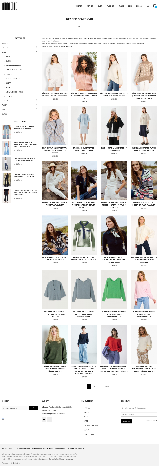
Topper (76, 43)
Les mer (45, 459)
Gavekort (87, 430)
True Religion (55, 41)
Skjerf (123, 43)
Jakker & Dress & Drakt (108, 43)
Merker (51, 46)
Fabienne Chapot (107, 38)
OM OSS (87, 416)
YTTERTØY (9, 96)
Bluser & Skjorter (68, 43)
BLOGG (139, 6)
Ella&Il (85, 38)
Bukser (48, 43)
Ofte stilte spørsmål (75, 448)
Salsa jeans (153, 38)
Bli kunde (87, 412)
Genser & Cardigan (56, 43)
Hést (120, 38)
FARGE (121, 6)
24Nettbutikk (15, 463)
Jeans (43, 43)
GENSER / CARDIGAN (13, 65)
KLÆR (100, 6)
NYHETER (78, 6)
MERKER (90, 6)
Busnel (75, 38)
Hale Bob (115, 38)
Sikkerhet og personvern (42, 448)
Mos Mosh (146, 38)
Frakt (11, 448)
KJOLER (8, 83)
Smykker (128, 43)
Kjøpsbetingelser (23, 448)
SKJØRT (8, 87)
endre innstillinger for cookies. (62, 459)
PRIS (130, 6)
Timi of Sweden (46, 41)
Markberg (132, 38)
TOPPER (9, 74)
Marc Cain (139, 38)
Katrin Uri (125, 38)
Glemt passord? (151, 421)
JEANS (8, 56)
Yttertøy (119, 43)
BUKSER (9, 61)
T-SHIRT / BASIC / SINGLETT (15, 70)
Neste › (107, 386)
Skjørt (99, 43)
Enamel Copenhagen (94, 38)
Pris (59, 46)
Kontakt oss (89, 434)
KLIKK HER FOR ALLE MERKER (51, 38)
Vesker (134, 43)
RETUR (86, 421)
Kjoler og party (92, 43)
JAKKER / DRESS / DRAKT (14, 92)
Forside (87, 408)
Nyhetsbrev (69, 46)
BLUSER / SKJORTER (13, 78)
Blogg (63, 46)
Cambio (80, 38)
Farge (55, 46)
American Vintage (67, 38)
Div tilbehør (140, 43)
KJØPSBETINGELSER (91, 425)
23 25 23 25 (52, 410)
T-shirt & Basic (83, 43)
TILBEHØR (110, 6)
